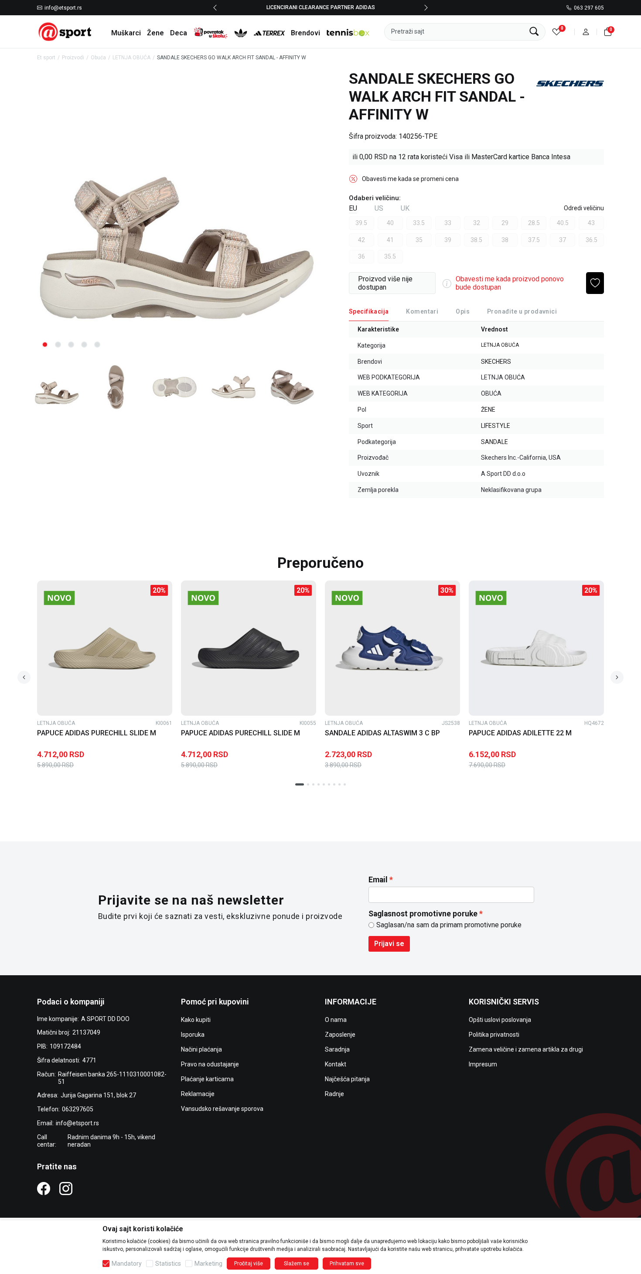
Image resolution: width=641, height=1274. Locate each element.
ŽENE (488, 409)
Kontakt (335, 1064)
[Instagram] (66, 1188)
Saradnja (337, 1049)
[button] (586, 32)
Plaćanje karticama (207, 1079)
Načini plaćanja (201, 1049)
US (379, 208)
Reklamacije (198, 1093)
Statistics (168, 1263)
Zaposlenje (340, 1034)
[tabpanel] (177, 212)
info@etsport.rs (63, 8)
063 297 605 (589, 8)
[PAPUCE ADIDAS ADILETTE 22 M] (536, 648)
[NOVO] (74, 598)
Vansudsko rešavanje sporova (222, 1108)
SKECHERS (496, 361)
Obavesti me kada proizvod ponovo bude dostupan (510, 283)
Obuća (98, 58)
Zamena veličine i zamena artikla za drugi (526, 1049)
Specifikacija (369, 311)
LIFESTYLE (495, 425)
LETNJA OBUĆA (131, 58)
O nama (336, 1019)
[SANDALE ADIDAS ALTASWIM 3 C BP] (392, 648)
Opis (463, 311)
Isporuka (193, 1034)
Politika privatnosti (494, 1034)
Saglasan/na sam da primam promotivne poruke (449, 925)
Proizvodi (73, 58)
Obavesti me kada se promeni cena (410, 178)
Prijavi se (389, 943)
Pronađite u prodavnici (522, 311)
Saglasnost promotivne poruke (422, 913)
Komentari (422, 311)
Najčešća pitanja (347, 1079)
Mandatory (127, 1263)
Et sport (46, 58)
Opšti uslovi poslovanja (500, 1019)
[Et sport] (65, 31)
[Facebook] (43, 1188)
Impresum (483, 1064)
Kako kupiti (196, 1019)
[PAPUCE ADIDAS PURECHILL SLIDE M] (104, 648)
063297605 (77, 1109)
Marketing (208, 1263)
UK (405, 208)
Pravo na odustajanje (210, 1064)
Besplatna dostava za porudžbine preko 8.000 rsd (333, 7)
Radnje (334, 1093)
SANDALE (494, 441)
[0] (556, 32)
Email (378, 879)
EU (353, 208)
